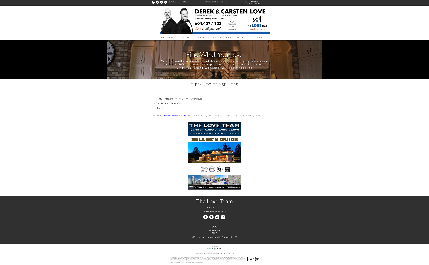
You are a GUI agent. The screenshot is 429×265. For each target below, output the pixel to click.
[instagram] (166, 2)
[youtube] (162, 2)
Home (162, 37)
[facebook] (154, 2)
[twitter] (158, 2)
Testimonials (255, 37)
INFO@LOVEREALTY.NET (252, 4)
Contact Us (241, 37)
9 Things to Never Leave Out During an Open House (179, 99)
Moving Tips (161, 108)
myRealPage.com (214, 248)
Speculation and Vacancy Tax (168, 103)
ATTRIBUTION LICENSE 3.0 (226, 253)
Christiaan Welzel (208, 253)
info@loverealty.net (218, 212)
